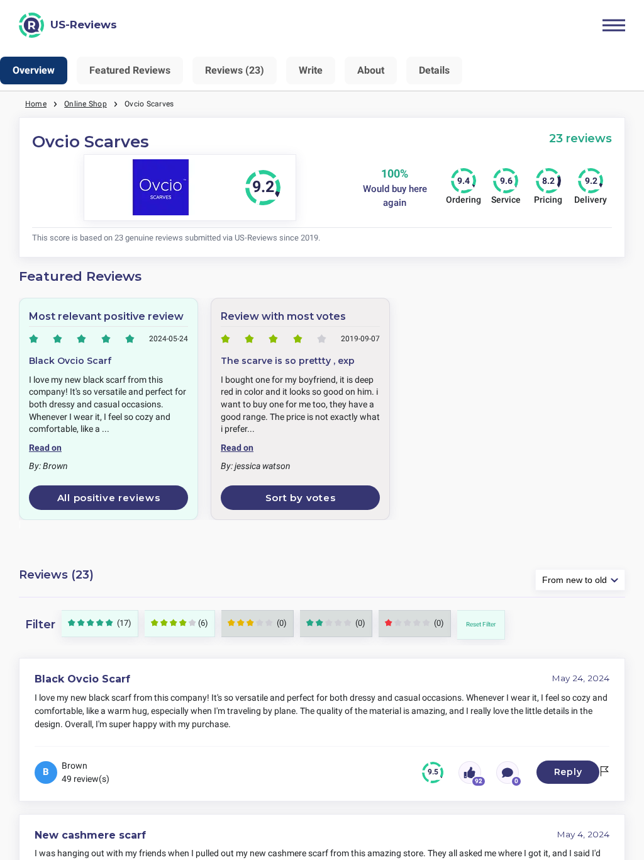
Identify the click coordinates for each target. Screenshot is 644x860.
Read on (45, 448)
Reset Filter (481, 624)
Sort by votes (300, 498)
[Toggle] (613, 25)
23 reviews (580, 138)
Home (36, 103)
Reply (568, 772)
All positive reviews (108, 498)
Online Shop (85, 103)
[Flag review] (604, 772)
